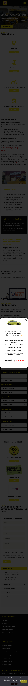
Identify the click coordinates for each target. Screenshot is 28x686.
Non (16, 684)
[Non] (23, 681)
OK (12, 684)
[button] (26, 319)
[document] (14, 343)
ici (21, 335)
